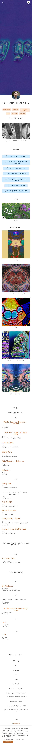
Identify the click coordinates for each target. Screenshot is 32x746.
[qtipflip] (16, 312)
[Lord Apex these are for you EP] (16, 345)
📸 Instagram (16, 724)
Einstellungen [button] (20, 739)
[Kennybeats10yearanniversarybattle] (16, 278)
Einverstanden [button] (8, 742)
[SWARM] (16, 244)
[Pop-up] (16, 131)
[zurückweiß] (2, 2)
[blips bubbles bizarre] (16, 378)
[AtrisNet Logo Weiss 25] (28, 2)
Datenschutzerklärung (9, 739)
